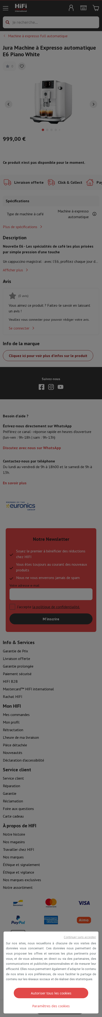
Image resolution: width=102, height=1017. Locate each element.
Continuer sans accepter (80, 937)
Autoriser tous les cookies (51, 993)
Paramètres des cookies (51, 1006)
